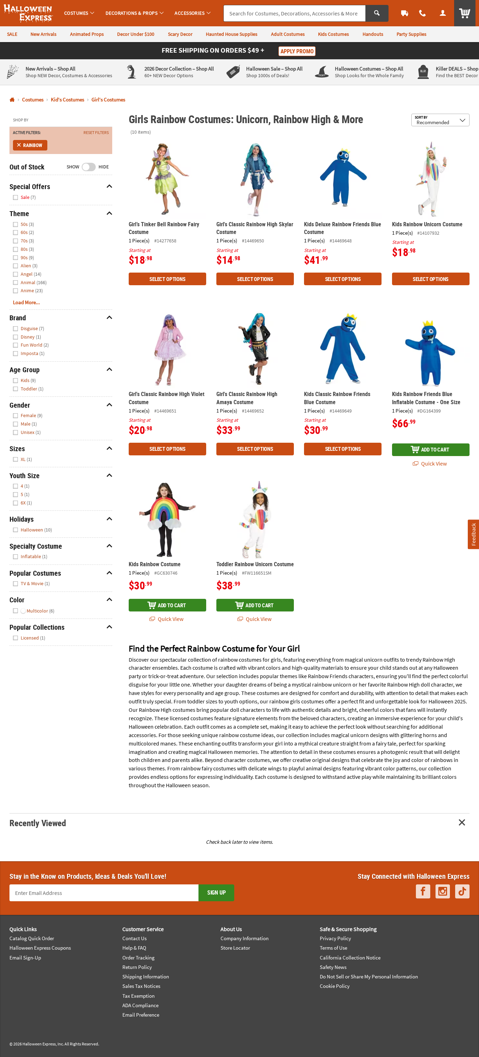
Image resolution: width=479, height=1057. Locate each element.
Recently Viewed (37, 823)
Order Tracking (138, 957)
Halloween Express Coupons (40, 947)
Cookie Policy (335, 986)
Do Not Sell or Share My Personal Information (369, 976)
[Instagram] (443, 891)
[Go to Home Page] (12, 99)
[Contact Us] (423, 13)
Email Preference (140, 1014)
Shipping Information (145, 976)
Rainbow (32, 145)
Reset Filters (96, 133)
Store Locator (235, 947)
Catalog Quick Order (31, 938)
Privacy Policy (335, 938)
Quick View (433, 463)
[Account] (443, 13)
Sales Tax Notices (141, 986)
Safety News (333, 967)
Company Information (245, 938)
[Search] (377, 13)
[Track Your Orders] (405, 13)
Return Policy (137, 967)
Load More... (26, 302)
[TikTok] (462, 891)
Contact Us (134, 938)
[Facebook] (423, 891)
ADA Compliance (140, 1005)
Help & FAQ (134, 947)
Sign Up (216, 892)
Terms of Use (333, 947)
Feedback (473, 534)
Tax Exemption (138, 995)
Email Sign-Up (25, 957)
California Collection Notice (350, 957)
